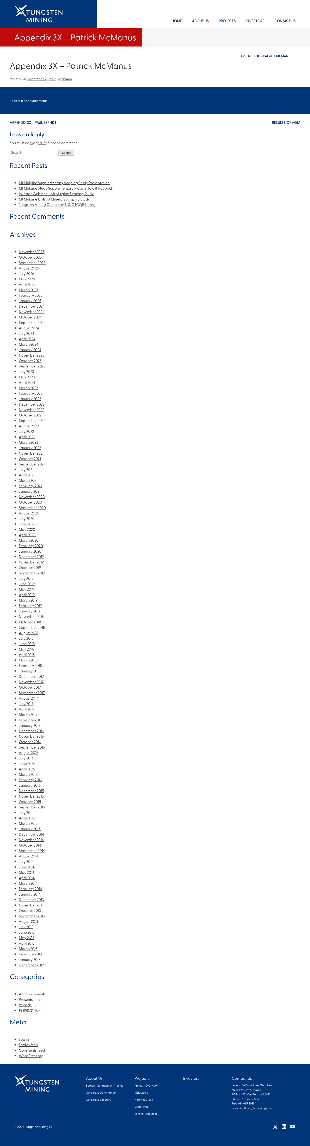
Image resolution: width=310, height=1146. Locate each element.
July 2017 (26, 703)
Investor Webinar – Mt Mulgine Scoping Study (56, 193)
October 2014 (30, 844)
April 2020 (27, 534)
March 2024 (28, 344)
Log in (24, 1039)
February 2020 (31, 545)
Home (177, 20)
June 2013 (26, 932)
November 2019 (31, 561)
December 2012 (31, 964)
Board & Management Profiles (104, 1085)
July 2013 (26, 926)
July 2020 (26, 518)
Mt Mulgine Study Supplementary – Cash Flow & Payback (66, 188)
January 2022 (30, 447)
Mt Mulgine (141, 1092)
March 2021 (28, 480)
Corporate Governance (101, 1092)
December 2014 (31, 834)
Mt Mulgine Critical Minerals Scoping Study (54, 198)
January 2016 (30, 785)
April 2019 (27, 594)
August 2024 (29, 327)
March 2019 (28, 599)
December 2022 (31, 404)
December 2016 (31, 730)
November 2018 (31, 616)
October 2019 (30, 567)
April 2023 (27, 382)
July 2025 (26, 273)
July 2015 (26, 812)
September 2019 (32, 572)
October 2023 (30, 360)
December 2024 (32, 306)
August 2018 (28, 632)
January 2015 (30, 828)
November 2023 (31, 355)
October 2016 (30, 741)
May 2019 (26, 589)
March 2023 (28, 387)
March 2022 (28, 442)
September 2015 (32, 806)
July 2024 (26, 333)
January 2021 (29, 491)
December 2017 (31, 676)
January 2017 (29, 725)
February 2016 (30, 779)
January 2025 (30, 300)
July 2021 (26, 469)
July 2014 (26, 861)
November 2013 (31, 904)
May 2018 (26, 648)
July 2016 (26, 757)
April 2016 (27, 768)
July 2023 (26, 371)
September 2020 (32, 507)
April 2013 (26, 942)
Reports (25, 1004)
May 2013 (26, 937)
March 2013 (28, 948)
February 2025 (31, 295)
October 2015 (30, 801)
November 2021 (31, 453)
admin (67, 78)
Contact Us (285, 20)
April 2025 (27, 284)
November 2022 (31, 409)
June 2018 (27, 643)
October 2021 (30, 458)
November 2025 (31, 251)
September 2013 (32, 915)
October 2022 (30, 414)
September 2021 (32, 463)
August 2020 (29, 512)
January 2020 (30, 551)
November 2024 (31, 311)
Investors (255, 20)
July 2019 (26, 578)
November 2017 (31, 681)
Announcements (35, 100)
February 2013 (30, 953)
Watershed (142, 1106)
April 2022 (27, 436)
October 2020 (30, 502)
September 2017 (32, 692)
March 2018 (28, 659)
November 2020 (32, 496)
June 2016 (27, 763)
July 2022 (26, 431)
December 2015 (31, 790)
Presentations (30, 999)
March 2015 (28, 823)
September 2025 (32, 262)
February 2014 (30, 888)
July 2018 (26, 638)
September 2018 (32, 627)
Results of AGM (286, 122)
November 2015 (31, 795)
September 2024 (32, 322)
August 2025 (29, 267)
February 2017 (30, 719)
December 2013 (31, 899)
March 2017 (28, 714)
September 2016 (32, 746)
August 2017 (28, 697)
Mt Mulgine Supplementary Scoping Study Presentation (64, 182)
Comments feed (32, 1050)
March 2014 (28, 883)
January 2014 (30, 893)
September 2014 (32, 850)
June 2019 (27, 583)
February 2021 (30, 485)
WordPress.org (31, 1055)
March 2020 (29, 540)
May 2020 (27, 529)
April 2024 (27, 338)
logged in (38, 142)
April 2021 (26, 474)
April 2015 (27, 817)
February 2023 (30, 393)
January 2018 (30, 670)
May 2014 (26, 872)
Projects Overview (146, 1085)
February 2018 (30, 665)
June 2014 (27, 866)
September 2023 (32, 365)
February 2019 (30, 605)
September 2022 (32, 420)
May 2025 (27, 278)
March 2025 (28, 289)
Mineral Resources (146, 1113)
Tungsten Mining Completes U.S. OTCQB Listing (57, 204)
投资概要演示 (30, 1010)
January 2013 (29, 959)
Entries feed (28, 1044)
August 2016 (28, 752)
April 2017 (26, 708)
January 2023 (30, 398)
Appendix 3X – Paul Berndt (33, 122)
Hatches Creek (144, 1099)
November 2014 (31, 839)
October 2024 (30, 316)
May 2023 (27, 376)
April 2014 (27, 877)
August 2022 (29, 425)
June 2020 (27, 523)
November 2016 (31, 736)
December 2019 (31, 556)
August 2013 (28, 921)
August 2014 (28, 855)
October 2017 (30, 687)
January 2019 (30, 610)
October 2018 (30, 621)
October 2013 (30, 910)
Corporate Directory (98, 1099)
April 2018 (27, 654)
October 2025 (30, 257)
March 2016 (28, 774)
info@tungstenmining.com (255, 1108)
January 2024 (30, 349)
